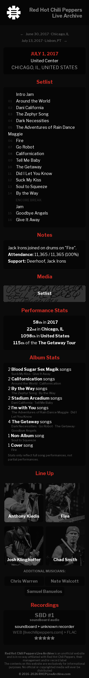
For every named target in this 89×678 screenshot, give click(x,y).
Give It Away (28, 219)
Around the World (33, 101)
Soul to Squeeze (31, 186)
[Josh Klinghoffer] (23, 525)
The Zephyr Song (32, 114)
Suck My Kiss (28, 180)
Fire (20, 140)
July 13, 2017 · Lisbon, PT (42, 41)
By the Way (27, 193)
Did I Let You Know (34, 173)
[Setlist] (44, 284)
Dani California (30, 107)
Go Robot (25, 147)
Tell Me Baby (28, 160)
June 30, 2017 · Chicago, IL (47, 34)
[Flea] (65, 482)
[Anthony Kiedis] (23, 482)
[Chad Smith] (65, 525)
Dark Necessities (32, 120)
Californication (30, 153)
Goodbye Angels (32, 213)
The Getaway (29, 166)
